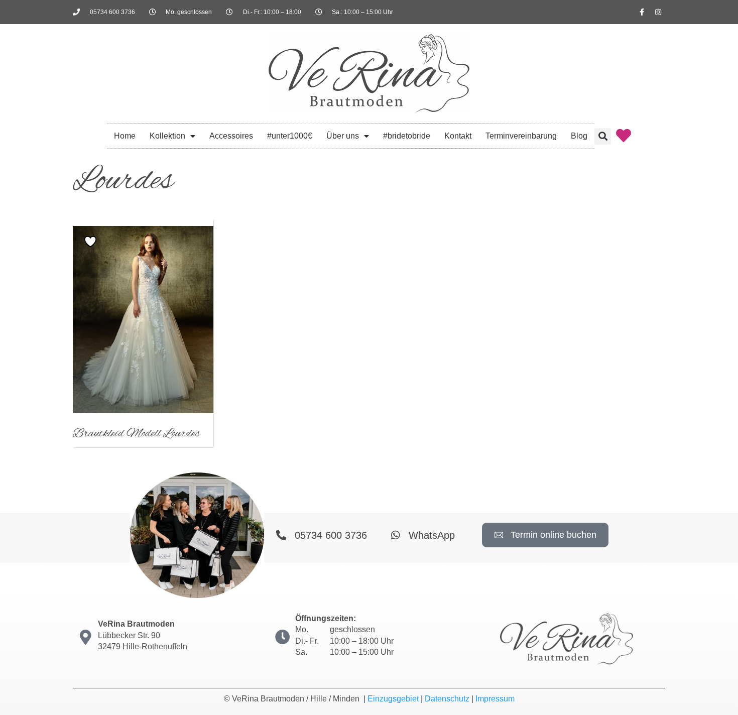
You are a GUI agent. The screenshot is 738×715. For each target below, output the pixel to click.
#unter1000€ (289, 136)
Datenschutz (447, 698)
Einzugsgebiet (393, 698)
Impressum (495, 698)
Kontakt (457, 136)
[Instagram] (658, 12)
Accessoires (231, 136)
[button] (602, 136)
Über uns (342, 136)
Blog (579, 136)
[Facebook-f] (642, 12)
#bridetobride (406, 136)
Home (125, 136)
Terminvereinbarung (521, 136)
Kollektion (167, 136)
